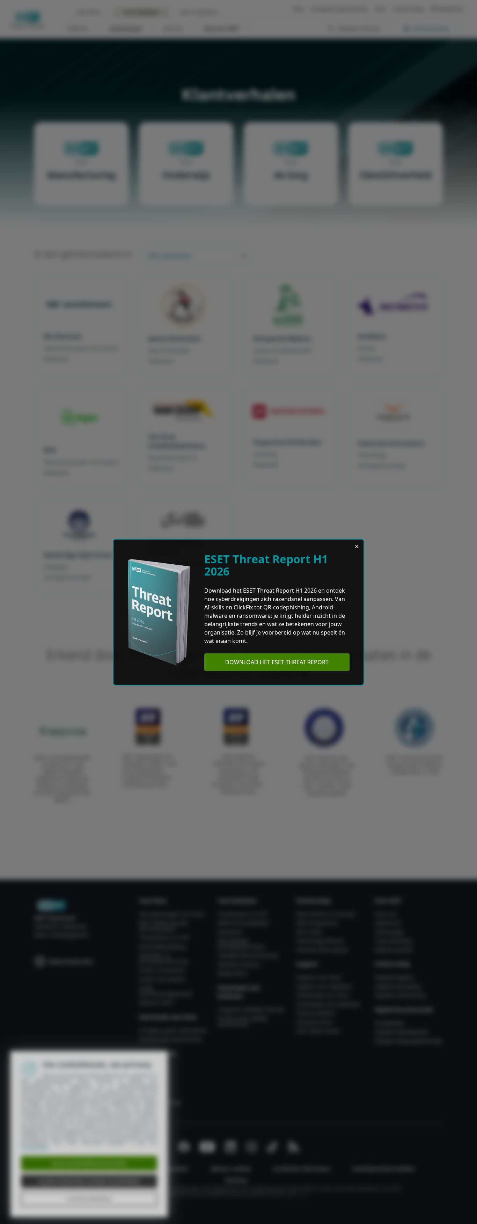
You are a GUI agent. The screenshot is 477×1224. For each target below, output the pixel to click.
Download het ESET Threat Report (277, 662)
